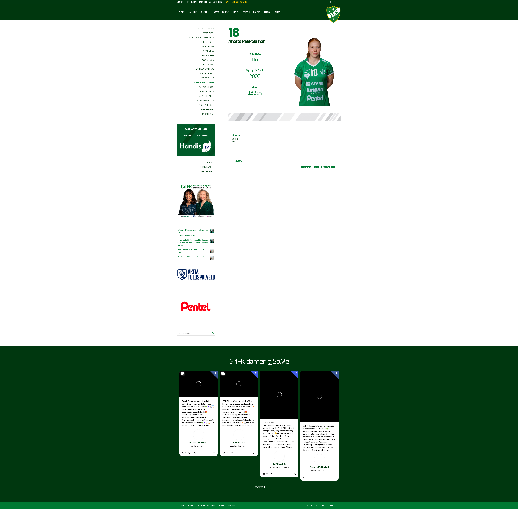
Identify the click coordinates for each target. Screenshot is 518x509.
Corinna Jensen (207, 42)
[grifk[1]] (333, 14)
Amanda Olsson (206, 78)
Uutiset (210, 162)
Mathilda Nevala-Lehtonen (201, 37)
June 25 (325, 471)
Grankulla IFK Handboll (198, 442)
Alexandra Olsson (205, 100)
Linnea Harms (208, 46)
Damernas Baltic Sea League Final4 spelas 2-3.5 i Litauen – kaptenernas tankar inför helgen (192, 242)
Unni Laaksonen (206, 105)
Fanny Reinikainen (206, 96)
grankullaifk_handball (236, 446)
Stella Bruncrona (205, 29)
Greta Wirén (208, 33)
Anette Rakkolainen (204, 82)
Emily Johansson (206, 87)
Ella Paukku (208, 64)
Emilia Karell (208, 55)
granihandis (195, 446)
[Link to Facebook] (330, 2)
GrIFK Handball (239, 442)
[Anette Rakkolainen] (314, 66)
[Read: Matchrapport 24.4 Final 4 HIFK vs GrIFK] (212, 258)
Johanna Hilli (208, 51)
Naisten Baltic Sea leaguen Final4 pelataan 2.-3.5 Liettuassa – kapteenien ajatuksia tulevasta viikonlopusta (192, 232)
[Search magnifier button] (213, 333)
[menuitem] (180, 2)
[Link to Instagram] (339, 2)
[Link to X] (334, 2)
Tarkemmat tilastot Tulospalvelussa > (318, 166)
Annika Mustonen (206, 91)
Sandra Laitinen (206, 73)
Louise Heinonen (206, 109)
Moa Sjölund (208, 60)
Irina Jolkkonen (207, 114)
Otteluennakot (207, 171)
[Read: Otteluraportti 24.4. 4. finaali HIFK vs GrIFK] (212, 251)
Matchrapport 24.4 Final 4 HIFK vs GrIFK (192, 257)
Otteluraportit (207, 167)
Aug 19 (203, 446)
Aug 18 (286, 467)
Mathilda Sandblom (205, 69)
